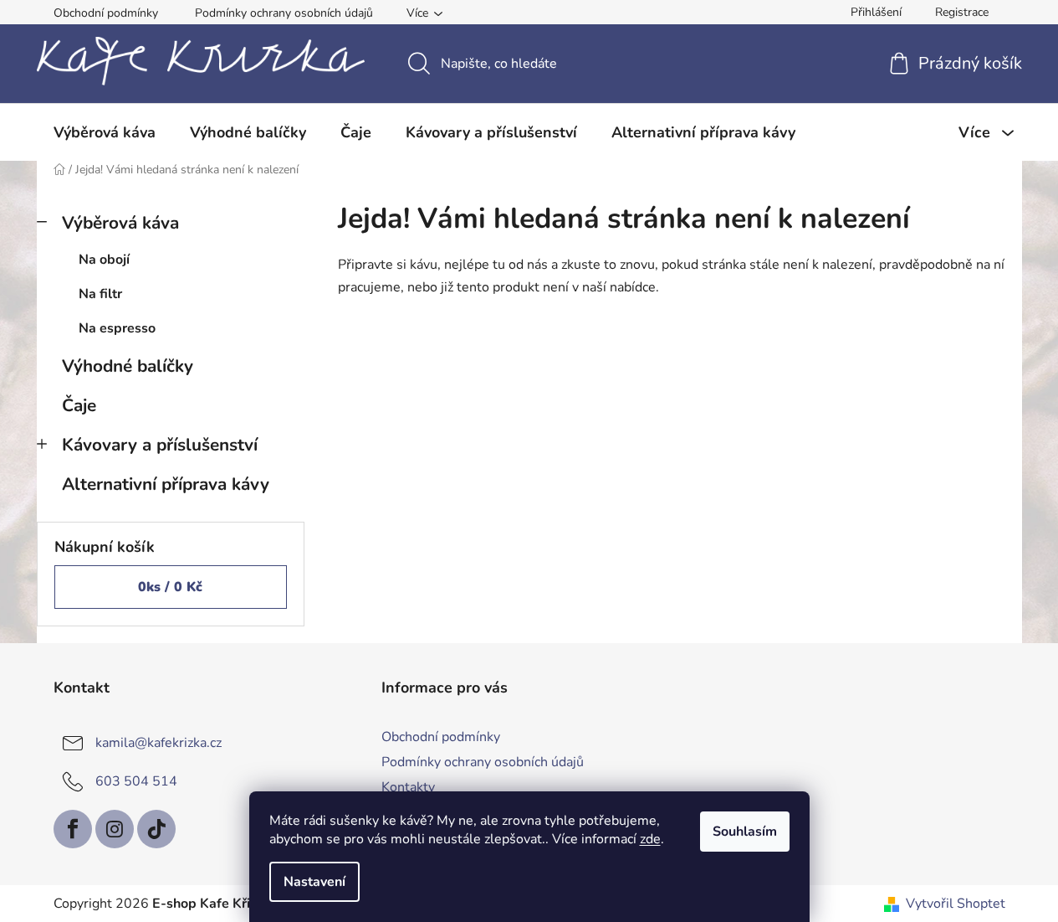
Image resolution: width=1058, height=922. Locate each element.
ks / (170, 587)
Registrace (962, 12)
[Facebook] (73, 829)
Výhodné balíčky (127, 366)
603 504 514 (136, 781)
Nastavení (314, 882)
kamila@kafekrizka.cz (158, 743)
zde (650, 839)
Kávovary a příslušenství (160, 444)
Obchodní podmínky (106, 13)
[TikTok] (156, 829)
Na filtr (100, 294)
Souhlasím (745, 831)
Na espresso (117, 328)
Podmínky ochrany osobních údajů (284, 13)
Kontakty (408, 787)
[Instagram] (114, 829)
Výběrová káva (120, 222)
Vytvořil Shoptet (955, 903)
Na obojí (104, 259)
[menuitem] (104, 132)
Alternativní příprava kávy (165, 484)
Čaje (79, 405)
